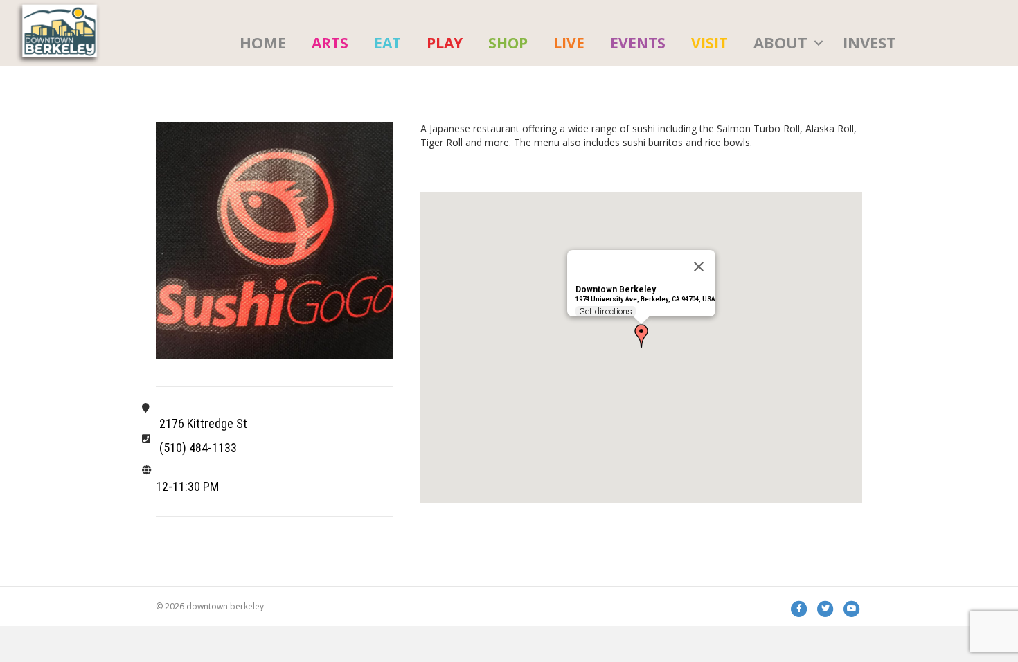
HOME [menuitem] (263, 42)
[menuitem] (330, 42)
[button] (818, 42)
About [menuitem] (780, 42)
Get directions (605, 311)
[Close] (698, 266)
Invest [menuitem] (869, 42)
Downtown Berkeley (615, 289)
